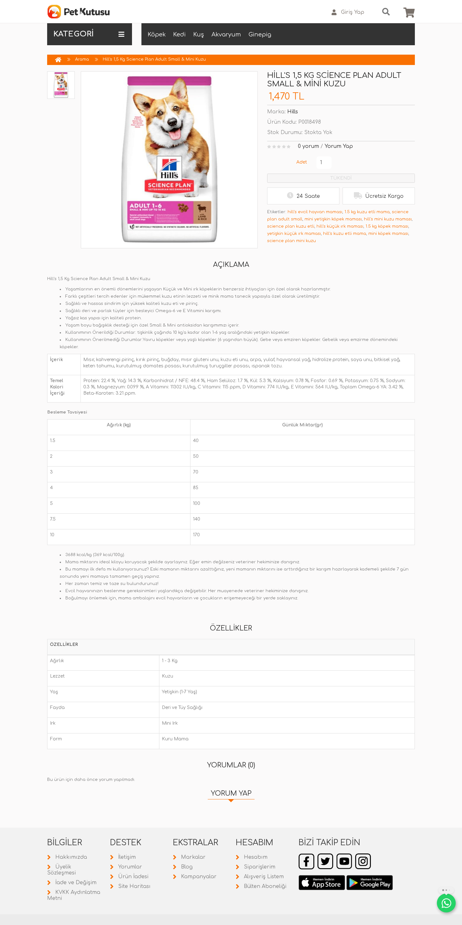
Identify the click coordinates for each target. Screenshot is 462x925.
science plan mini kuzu (291, 241)
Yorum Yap (339, 146)
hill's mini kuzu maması (388, 219)
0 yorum (308, 146)
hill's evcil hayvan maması (315, 212)
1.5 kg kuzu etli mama (367, 212)
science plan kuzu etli (290, 226)
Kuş (198, 34)
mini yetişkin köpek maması (333, 219)
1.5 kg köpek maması (387, 226)
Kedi (179, 34)
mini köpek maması (388, 233)
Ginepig (260, 34)
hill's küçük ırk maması (339, 226)
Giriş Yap (352, 12)
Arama (82, 59)
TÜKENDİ (341, 178)
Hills (292, 112)
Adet (301, 162)
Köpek (157, 34)
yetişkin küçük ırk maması (294, 233)
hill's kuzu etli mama (344, 233)
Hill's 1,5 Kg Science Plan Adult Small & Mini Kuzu (154, 59)
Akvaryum (226, 34)
